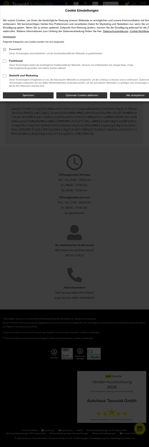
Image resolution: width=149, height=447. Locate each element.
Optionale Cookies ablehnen (82, 95)
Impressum (9, 36)
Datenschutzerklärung (115, 31)
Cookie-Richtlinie (139, 31)
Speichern (28, 95)
